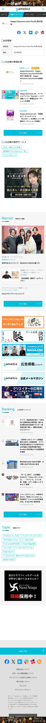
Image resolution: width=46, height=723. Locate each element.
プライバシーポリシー (23, 689)
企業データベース (16, 14)
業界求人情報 (29, 14)
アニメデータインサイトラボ (32, 536)
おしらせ (23, 685)
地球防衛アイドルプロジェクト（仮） (15, 151)
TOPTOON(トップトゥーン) (12, 540)
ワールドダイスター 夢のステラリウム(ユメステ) (18, 556)
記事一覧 (4, 14)
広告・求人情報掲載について (23, 673)
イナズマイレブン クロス (11, 536)
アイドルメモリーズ (9, 155)
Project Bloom (8, 552)
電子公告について (23, 681)
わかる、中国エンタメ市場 (11, 147)
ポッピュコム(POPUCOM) (11, 544)
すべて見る (23, 133)
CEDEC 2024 (29, 540)
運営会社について (23, 669)
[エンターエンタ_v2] (22, 183)
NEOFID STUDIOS (8, 560)
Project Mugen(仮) (29, 544)
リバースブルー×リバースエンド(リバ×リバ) (17, 548)
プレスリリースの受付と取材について (23, 677)
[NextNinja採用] (22, 585)
